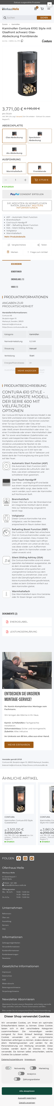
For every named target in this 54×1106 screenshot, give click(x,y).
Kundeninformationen (10, 950)
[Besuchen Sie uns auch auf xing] (32, 858)
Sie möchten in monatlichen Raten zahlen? (27, 205)
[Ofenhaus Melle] (10, 9)
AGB (4, 979)
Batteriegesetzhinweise (11, 987)
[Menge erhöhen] (25, 180)
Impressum (6, 972)
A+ (30, 362)
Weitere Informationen (29, 206)
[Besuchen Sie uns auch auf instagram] (25, 858)
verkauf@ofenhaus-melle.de (15, 885)
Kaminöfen (16, 24)
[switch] (8, 1068)
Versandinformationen (11, 946)
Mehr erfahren (19, 744)
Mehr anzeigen (27, 370)
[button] (19, 799)
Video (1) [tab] (14, 287)
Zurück (4, 24)
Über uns (5, 917)
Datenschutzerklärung (42, 1010)
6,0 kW (32, 341)
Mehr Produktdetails (14, 236)
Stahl (31, 355)
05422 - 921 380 (10, 883)
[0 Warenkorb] (42, 9)
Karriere (5, 925)
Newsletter (6, 958)
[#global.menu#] (49, 9)
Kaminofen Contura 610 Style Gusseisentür (19, 821)
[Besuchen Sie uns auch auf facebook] (18, 858)
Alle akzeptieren (27, 1091)
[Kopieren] (22, 41)
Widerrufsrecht (8, 983)
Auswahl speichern (27, 1098)
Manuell (32, 348)
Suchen (44, 17)
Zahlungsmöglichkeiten (11, 943)
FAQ (3, 929)
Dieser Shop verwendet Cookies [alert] (27, 1016)
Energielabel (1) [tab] (17, 279)
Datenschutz (7, 976)
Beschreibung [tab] (16, 264)
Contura (10, 817)
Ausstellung (6, 921)
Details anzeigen (27, 1102)
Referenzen (6, 913)
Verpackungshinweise (10, 991)
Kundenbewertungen (10, 954)
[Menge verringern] (5, 180)
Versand (19, 116)
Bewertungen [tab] (16, 271)
